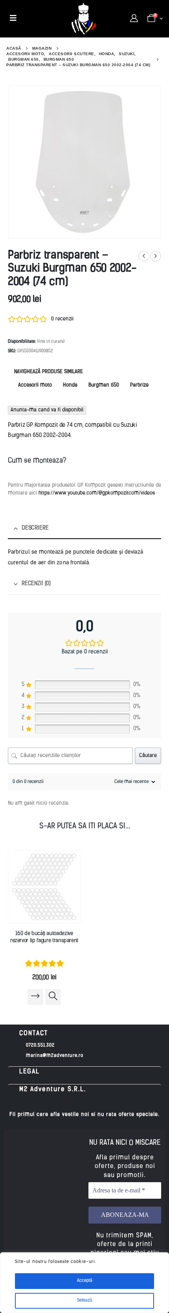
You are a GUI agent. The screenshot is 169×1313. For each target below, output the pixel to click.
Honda (70, 385)
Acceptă (84, 1281)
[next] (155, 256)
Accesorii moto (35, 385)
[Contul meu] (134, 18)
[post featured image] (44, 887)
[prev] (143, 256)
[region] (84, 1282)
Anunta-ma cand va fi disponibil (47, 410)
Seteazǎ (84, 1300)
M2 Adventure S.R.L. (52, 1089)
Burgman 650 (103, 385)
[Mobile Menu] (13, 18)
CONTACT (33, 1033)
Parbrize (139, 385)
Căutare (148, 755)
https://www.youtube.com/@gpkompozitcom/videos (97, 493)
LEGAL (29, 1072)
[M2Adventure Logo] (83, 18)
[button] (84, 1033)
